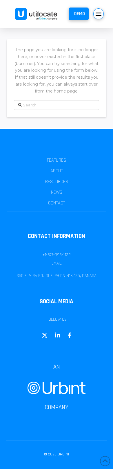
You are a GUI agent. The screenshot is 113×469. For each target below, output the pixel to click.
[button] (79, 14)
